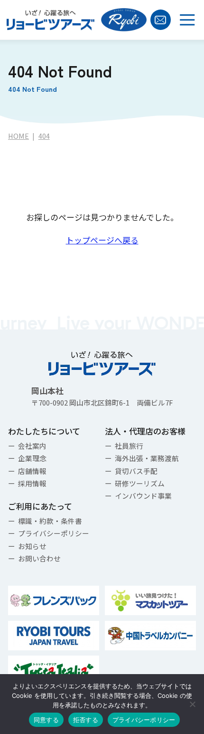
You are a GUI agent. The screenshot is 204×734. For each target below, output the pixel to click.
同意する (46, 720)
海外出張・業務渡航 (147, 458)
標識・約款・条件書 (50, 521)
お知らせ (32, 546)
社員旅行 (129, 446)
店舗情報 (32, 471)
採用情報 (32, 483)
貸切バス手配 (136, 471)
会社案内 (32, 446)
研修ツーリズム (140, 483)
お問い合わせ (39, 558)
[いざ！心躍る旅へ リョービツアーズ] (50, 20)
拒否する (85, 720)
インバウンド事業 (143, 496)
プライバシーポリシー (53, 533)
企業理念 (32, 458)
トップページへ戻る (102, 240)
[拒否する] (192, 704)
